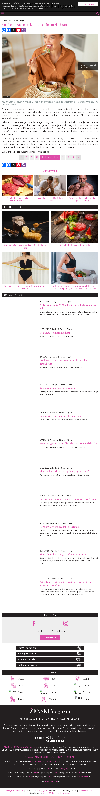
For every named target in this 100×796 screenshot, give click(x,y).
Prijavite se (50, 637)
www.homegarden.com (57, 777)
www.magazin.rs (37, 773)
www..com (65, 768)
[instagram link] (66, 623)
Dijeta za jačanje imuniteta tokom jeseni (61, 415)
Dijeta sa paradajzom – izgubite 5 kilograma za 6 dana (68, 499)
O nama (29, 757)
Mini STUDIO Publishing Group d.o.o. (20, 747)
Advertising (41, 757)
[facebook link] (33, 623)
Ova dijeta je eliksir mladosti (55, 332)
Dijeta (23, 20)
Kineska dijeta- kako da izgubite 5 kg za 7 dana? (64, 471)
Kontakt (71, 757)
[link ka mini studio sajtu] (50, 741)
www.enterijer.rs (32, 777)
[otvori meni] (2, 14)
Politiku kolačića (39, 8)
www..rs (47, 768)
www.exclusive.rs (82, 773)
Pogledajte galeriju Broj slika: (88, 66)
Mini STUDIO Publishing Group (57, 793)
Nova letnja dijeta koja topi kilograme (59, 526)
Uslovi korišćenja (85, 790)
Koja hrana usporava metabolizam (58, 388)
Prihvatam (88, 4)
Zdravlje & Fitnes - (11, 20)
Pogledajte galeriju (50, 157)
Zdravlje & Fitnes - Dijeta (61, 301)
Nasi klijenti (57, 757)
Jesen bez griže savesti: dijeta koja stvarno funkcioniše (68, 443)
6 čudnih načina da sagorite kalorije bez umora (64, 554)
